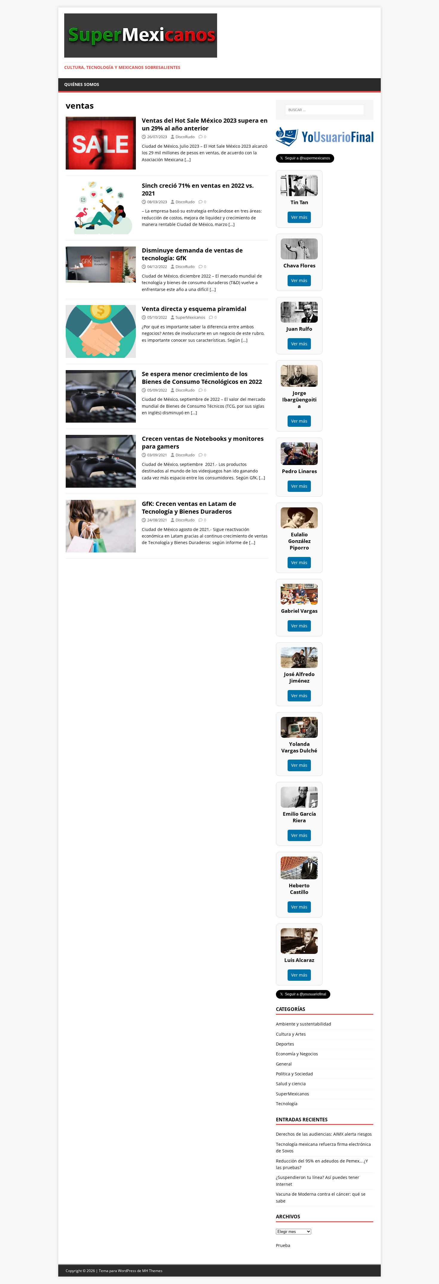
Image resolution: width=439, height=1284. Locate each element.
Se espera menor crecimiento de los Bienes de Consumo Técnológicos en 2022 (202, 378)
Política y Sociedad (294, 1074)
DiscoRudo (185, 136)
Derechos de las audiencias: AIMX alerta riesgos (324, 1134)
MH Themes (152, 1270)
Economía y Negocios (297, 1054)
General (284, 1064)
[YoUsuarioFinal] (324, 143)
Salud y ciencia (291, 1083)
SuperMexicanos (190, 317)
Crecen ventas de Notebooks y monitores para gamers (203, 442)
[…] (188, 159)
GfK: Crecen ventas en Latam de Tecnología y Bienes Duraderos (189, 507)
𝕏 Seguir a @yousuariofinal (303, 994)
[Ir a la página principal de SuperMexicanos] (140, 54)
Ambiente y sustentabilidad (303, 1024)
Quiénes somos (81, 84)
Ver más (299, 217)
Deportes (285, 1044)
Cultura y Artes (291, 1034)
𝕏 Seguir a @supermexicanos (305, 158)
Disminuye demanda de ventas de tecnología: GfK (192, 254)
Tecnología (286, 1103)
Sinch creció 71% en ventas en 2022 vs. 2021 (198, 189)
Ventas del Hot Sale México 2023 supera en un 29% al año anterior (205, 124)
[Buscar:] (325, 110)
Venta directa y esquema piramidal (194, 309)
